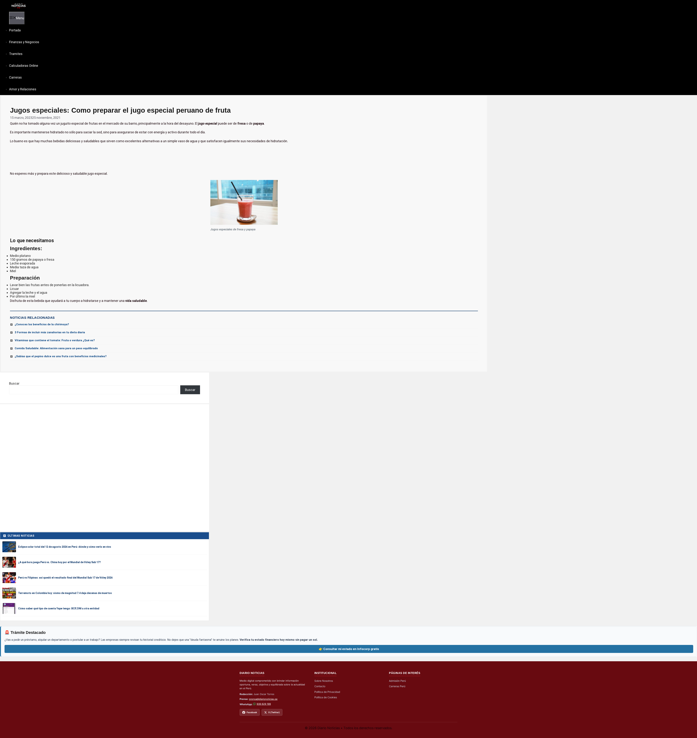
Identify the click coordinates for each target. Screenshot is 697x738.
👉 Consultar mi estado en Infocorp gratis (349, 649)
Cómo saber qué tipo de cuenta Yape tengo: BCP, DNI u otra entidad (58, 608)
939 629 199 (264, 703)
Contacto (319, 686)
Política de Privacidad (327, 691)
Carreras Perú (397, 686)
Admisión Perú (397, 680)
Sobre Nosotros (323, 680)
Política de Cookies (325, 697)
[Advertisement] (244, 157)
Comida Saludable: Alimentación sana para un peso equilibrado (56, 348)
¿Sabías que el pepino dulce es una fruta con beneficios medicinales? (61, 356)
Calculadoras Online (23, 65)
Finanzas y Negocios (24, 42)
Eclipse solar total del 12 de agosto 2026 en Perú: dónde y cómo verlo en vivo (64, 546)
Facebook (252, 712)
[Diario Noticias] (18, 5)
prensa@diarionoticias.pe (263, 699)
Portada (15, 30)
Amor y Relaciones (22, 89)
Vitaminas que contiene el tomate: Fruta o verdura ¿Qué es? (55, 340)
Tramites (16, 54)
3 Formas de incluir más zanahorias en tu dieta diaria (50, 332)
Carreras (15, 77)
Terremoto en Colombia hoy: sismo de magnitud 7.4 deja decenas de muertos (65, 593)
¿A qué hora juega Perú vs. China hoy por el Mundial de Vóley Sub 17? (59, 562)
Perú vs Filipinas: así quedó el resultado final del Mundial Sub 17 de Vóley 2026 (65, 577)
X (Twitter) (274, 712)
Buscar (14, 383)
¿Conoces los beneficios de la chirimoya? (42, 324)
